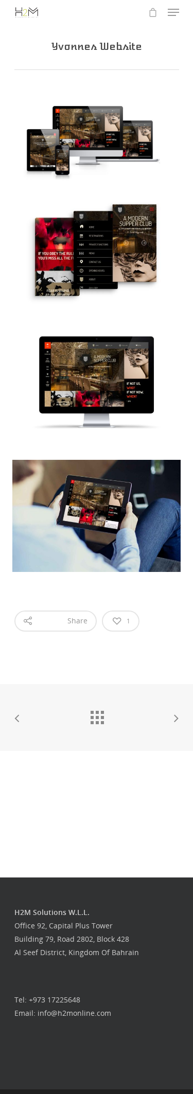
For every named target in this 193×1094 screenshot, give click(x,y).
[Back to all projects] (96, 715)
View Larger (99, 243)
